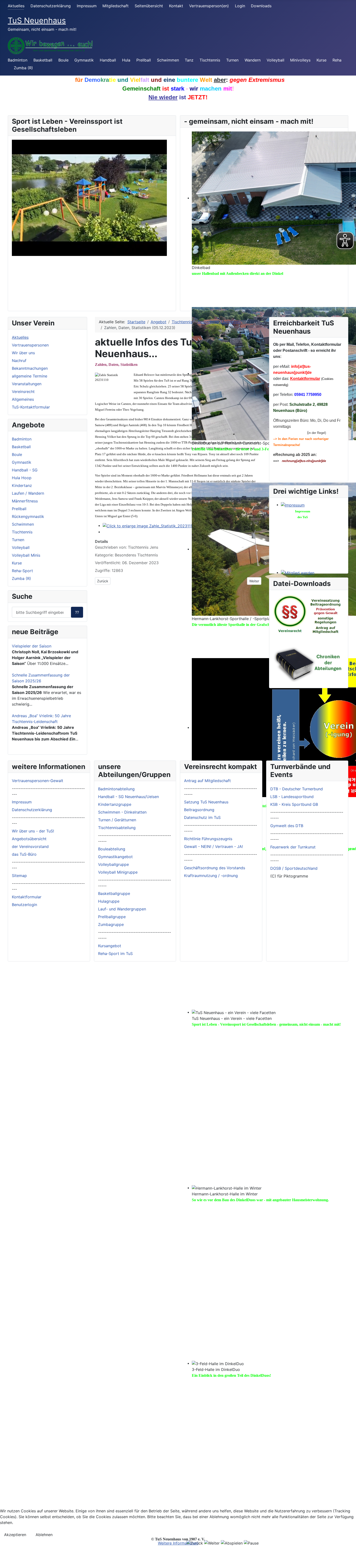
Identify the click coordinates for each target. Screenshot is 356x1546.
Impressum (87, 5)
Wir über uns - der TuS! (33, 831)
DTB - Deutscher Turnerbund (296, 788)
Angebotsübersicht (29, 838)
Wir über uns (23, 352)
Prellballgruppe (112, 916)
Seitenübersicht (149, 5)
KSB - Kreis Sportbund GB (294, 804)
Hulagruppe (108, 901)
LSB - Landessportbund (292, 796)
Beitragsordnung (199, 809)
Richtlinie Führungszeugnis (208, 838)
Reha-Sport (22, 570)
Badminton (17, 60)
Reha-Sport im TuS (115, 953)
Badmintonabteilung (116, 788)
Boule (63, 60)
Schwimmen (168, 60)
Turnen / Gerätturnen (117, 819)
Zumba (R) (23, 67)
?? (77, 612)
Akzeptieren (15, 1534)
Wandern (253, 60)
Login (240, 5)
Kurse (321, 60)
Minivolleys (300, 60)
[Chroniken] (308, 663)
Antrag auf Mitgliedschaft (207, 780)
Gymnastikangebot (115, 856)
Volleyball (275, 60)
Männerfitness (25, 501)
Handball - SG (25, 470)
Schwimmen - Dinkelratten (122, 812)
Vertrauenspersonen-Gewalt (37, 780)
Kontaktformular (305, 379)
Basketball (42, 60)
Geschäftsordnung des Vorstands (214, 867)
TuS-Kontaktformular (31, 407)
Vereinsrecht (23, 391)
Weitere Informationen (178, 1543)
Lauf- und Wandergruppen (122, 909)
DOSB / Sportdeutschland (293, 868)
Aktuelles (16, 5)
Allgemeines (23, 399)
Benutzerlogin (24, 904)
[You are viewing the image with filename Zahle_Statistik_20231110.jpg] (152, 525)
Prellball (143, 60)
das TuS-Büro (24, 854)
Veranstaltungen (26, 383)
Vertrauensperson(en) (209, 5)
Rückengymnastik (28, 516)
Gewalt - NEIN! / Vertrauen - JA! (213, 846)
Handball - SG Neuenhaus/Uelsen (128, 796)
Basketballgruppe (114, 893)
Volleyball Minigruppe (118, 872)
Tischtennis (210, 60)
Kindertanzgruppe (114, 804)
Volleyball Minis (26, 555)
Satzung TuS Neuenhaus (206, 802)
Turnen (232, 60)
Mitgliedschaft (115, 5)
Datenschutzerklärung (51, 5)
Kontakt (176, 5)
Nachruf (19, 360)
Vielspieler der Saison (31, 646)
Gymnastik (84, 60)
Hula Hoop (21, 477)
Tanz (189, 60)
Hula (126, 60)
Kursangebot (109, 945)
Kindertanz (22, 485)
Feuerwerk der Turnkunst (293, 847)
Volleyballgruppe (113, 864)
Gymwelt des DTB (286, 825)
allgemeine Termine (29, 376)
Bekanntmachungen (30, 368)
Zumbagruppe (111, 924)
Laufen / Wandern (28, 493)
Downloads (261, 5)
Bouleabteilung (111, 848)
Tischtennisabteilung (117, 827)
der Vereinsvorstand (30, 846)
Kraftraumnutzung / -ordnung (211, 875)
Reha (337, 60)
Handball (108, 60)
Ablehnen (44, 1534)
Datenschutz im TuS (202, 817)
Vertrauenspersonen (30, 345)
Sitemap (19, 875)
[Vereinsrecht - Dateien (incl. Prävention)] (308, 614)
